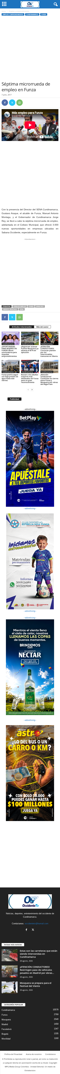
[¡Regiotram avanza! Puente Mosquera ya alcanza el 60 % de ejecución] (30, 338)
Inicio (4, 11)
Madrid (5, 1024)
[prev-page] (28, 389)
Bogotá (5, 1034)
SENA (22, 309)
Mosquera (6, 1019)
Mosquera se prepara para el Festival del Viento (35, 984)
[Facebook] (5, 102)
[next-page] (32, 389)
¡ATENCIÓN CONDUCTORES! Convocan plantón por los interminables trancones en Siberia (49, 351)
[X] (12, 102)
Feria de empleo (20, 306)
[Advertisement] (30, 49)
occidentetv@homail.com (36, 923)
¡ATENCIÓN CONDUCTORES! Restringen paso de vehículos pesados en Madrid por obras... (37, 969)
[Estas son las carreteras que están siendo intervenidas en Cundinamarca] (10, 955)
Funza (43, 14)
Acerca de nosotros (34, 1054)
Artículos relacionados (22, 327)
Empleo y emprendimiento (13, 14)
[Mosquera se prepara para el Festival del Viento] (10, 987)
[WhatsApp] (19, 102)
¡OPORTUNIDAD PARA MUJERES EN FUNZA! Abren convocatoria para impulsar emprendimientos (9, 351)
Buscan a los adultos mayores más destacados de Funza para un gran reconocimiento (29, 378)
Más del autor (42, 327)
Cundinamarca (32, 14)
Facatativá (6, 1029)
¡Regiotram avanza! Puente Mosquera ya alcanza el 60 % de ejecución (29, 349)
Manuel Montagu (10, 309)
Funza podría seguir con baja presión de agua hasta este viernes (10, 377)
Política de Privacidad (13, 1054)
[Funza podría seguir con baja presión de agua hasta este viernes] (11, 366)
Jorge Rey (40, 306)
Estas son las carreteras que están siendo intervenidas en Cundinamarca (38, 953)
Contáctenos (50, 1054)
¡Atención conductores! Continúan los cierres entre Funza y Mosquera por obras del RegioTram (49, 379)
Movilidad (6, 1039)
